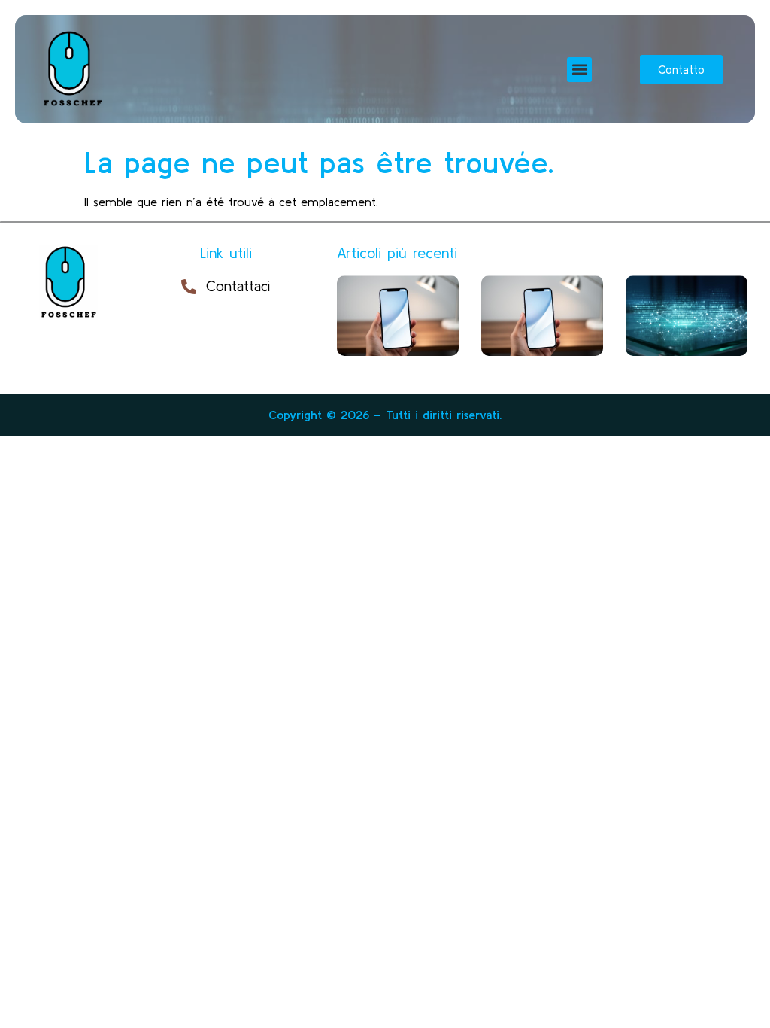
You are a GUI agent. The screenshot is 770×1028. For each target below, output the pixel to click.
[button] (579, 69)
